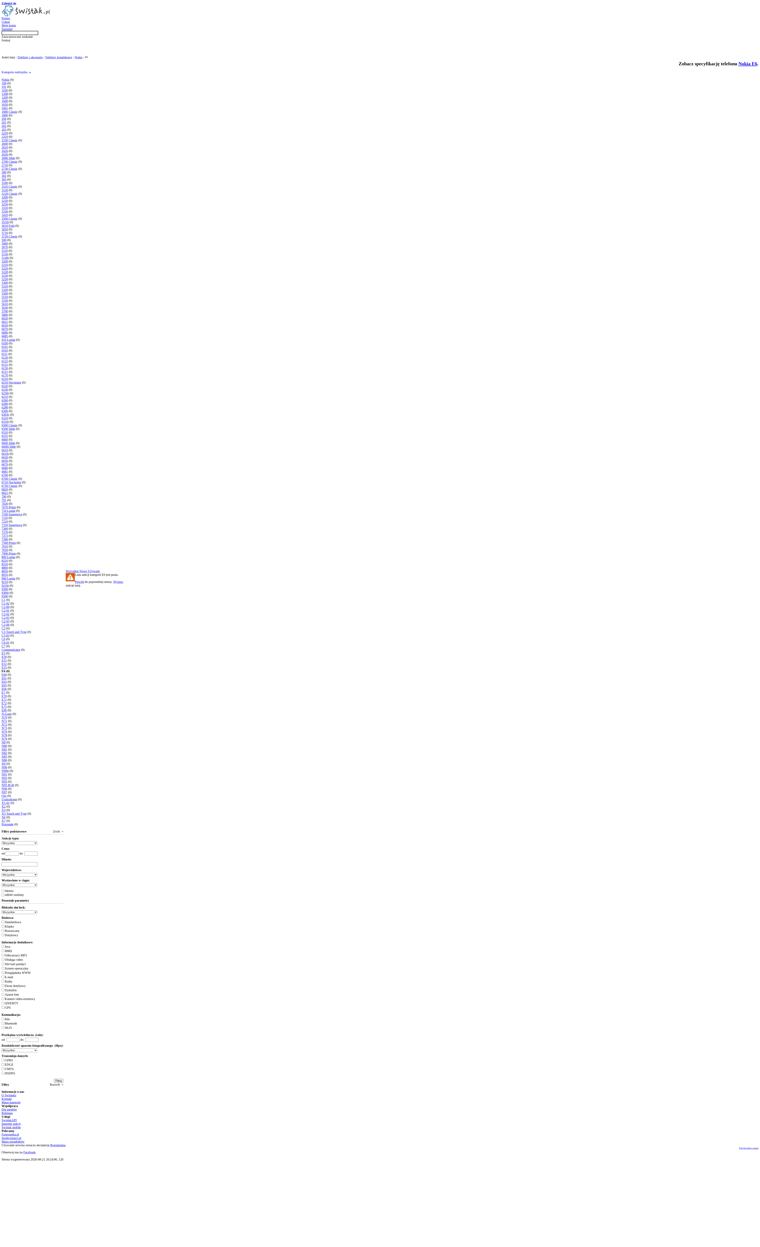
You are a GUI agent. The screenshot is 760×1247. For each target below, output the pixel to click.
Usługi (6, 22)
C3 (3, 628)
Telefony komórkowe (58, 57)
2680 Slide (8, 158)
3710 (5, 233)
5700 (5, 311)
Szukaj (6, 40)
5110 (5, 250)
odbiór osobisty (14, 894)
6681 (5, 471)
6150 (5, 368)
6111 (5, 354)
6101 (5, 347)
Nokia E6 (747, 63)
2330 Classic (10, 140)
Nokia (78, 57)
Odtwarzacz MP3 (16, 955)
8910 (5, 575)
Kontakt (7, 1099)
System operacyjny (16, 968)
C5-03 (6, 635)
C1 (3, 600)
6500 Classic (10, 425)
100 (4, 83)
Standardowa (13, 922)
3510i (5, 222)
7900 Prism (9, 553)
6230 (5, 389)
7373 (5, 535)
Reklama (7, 1113)
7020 (5, 503)
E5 (3, 653)
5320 (5, 290)
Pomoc (6, 18)
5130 (5, 254)
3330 (5, 211)
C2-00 (6, 607)
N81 (4, 749)
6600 (5, 439)
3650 (5, 229)
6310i (5, 421)
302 (4, 176)
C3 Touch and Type (14, 632)
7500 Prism (9, 543)
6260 (5, 400)
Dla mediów (9, 1109)
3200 (5, 197)
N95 (4, 781)
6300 (5, 411)
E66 (4, 689)
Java (7, 946)
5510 (5, 297)
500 (4, 240)
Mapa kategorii (11, 1102)
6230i (5, 393)
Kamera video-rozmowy (20, 999)
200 (4, 119)
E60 (4, 674)
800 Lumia (8, 557)
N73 (4, 728)
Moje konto (9, 25)
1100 (5, 90)
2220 (5, 133)
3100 (5, 183)
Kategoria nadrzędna (15, 72)
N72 (4, 724)
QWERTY (11, 1003)
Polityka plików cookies (748, 1148)
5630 (5, 307)
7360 (5, 528)
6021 (5, 322)
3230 (5, 200)
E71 (4, 699)
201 (4, 122)
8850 (5, 571)
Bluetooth (11, 1023)
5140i (5, 257)
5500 (5, 293)
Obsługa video (14, 959)
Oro (4, 795)
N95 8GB (8, 785)
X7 (4, 820)
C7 (3, 646)
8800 (5, 567)
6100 (5, 343)
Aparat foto (12, 994)
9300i (5, 592)
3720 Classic (10, 236)
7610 (5, 546)
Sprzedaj (7, 29)
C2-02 (6, 614)
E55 (4, 667)
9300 (5, 589)
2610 (5, 147)
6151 (5, 372)
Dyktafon (11, 990)
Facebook (29, 1152)
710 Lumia (8, 510)
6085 (5, 336)
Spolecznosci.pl (11, 1138)
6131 (5, 364)
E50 (4, 657)
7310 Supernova (12, 525)
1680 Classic (10, 111)
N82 (4, 753)
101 (4, 86)
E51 (4, 660)
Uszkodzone (9, 799)
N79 (4, 738)
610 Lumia (8, 339)
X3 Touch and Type (14, 813)
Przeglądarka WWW (18, 972)
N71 (4, 721)
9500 (5, 596)
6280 (5, 404)
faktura (9, 890)
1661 (5, 108)
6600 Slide (8, 443)
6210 (5, 379)
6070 (5, 329)
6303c (5, 414)
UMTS (9, 1069)
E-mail (9, 977)
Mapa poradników (13, 1141)
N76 (4, 731)
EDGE (9, 1064)
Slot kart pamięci (15, 964)
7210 (5, 521)
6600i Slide (9, 446)
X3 (4, 810)
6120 (5, 357)
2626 (5, 151)
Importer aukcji (11, 1123)
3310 (5, 208)
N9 (4, 763)
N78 (4, 735)
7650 (5, 550)
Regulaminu (58, 1145)
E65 (4, 685)
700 (4, 496)
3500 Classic (10, 218)
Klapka (9, 926)
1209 (5, 97)
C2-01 (6, 610)
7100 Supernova (12, 514)
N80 (4, 746)
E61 (4, 678)
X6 (4, 817)
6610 (5, 450)
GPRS (9, 1060)
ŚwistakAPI (9, 1120)
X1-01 (6, 803)
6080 (5, 332)
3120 (5, 190)
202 (4, 126)
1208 (5, 94)
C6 (3, 639)
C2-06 (6, 624)
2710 (5, 165)
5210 (5, 265)
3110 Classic (9, 186)
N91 (4, 774)
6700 (5, 475)
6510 (5, 432)
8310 (5, 564)
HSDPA (10, 1073)
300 (4, 172)
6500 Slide (8, 429)
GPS (8, 1007)
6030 (5, 325)
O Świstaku (9, 1095)
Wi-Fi (8, 1027)
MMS (8, 951)
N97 (4, 792)
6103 (5, 350)
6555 (5, 436)
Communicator (11, 649)
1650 (5, 104)
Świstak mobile (11, 1127)
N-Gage (7, 714)
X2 (4, 806)
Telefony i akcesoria (30, 57)
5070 (5, 247)
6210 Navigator (11, 382)
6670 (5, 464)
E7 (3, 692)
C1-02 (6, 603)
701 (4, 500)
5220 (5, 268)
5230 (5, 275)
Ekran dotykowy (15, 986)
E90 (4, 710)
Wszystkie (72, 571)
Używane (94, 571)
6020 (5, 318)
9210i (5, 585)
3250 (5, 204)
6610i (5, 453)
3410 (5, 215)
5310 (5, 286)
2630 (5, 154)
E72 (4, 703)
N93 (4, 778)
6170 (5, 375)
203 (4, 129)
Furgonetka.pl (10, 1134)
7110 (5, 518)
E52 (4, 664)
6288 (5, 407)
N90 (4, 767)
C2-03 (6, 617)
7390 (5, 539)
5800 (5, 315)
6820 (5, 489)
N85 (4, 756)
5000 (5, 243)
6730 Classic (10, 486)
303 (4, 179)
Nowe (83, 571)
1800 (5, 115)
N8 (4, 742)
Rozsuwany (12, 930)
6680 (5, 468)
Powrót (79, 582)
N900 (5, 771)
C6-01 (6, 642)
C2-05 (6, 621)
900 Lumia (8, 578)
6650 (5, 461)
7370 (5, 532)
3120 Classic (10, 193)
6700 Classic (10, 478)
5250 (5, 279)
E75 (4, 706)
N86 (4, 760)
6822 (5, 493)
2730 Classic (10, 168)
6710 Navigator (11, 482)
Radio (8, 981)
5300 (5, 282)
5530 (5, 300)
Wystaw (118, 582)
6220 (5, 386)
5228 (5, 272)
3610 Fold (8, 225)
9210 (5, 582)
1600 (5, 101)
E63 (4, 681)
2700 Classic (10, 161)
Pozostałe (7, 824)
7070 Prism (9, 507)
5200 (5, 261)
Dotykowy (11, 935)
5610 (5, 304)
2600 (5, 143)
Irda (7, 1019)
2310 (5, 136)
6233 (5, 396)
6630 (5, 457)
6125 (5, 361)
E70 (4, 696)
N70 (4, 717)
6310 (5, 418)
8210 (5, 560)
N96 (4, 788)
